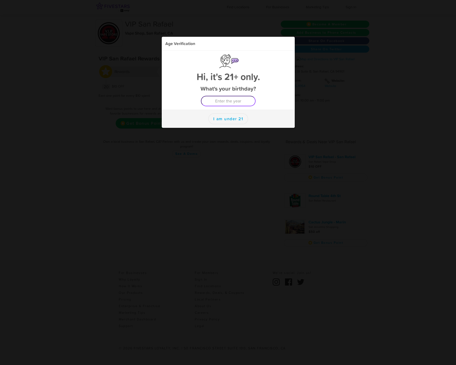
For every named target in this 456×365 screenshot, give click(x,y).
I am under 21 (228, 119)
